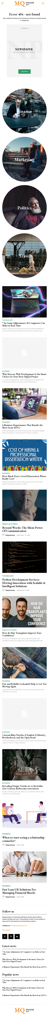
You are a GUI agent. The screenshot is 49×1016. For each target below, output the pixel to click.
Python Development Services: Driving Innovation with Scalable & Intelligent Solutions (23, 583)
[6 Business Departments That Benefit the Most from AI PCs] (24, 404)
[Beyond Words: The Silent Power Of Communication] (24, 505)
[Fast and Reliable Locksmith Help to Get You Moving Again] (24, 662)
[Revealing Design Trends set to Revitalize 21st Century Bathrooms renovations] (24, 764)
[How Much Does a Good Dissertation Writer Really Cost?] (24, 455)
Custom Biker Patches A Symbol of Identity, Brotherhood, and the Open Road (24, 736)
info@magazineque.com (19, 925)
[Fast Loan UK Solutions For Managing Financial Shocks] (24, 867)
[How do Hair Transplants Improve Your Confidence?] (24, 611)
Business (6, 371)
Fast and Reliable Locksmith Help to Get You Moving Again (24, 685)
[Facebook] (4, 936)
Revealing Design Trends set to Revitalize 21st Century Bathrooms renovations (22, 787)
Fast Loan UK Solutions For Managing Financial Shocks (19, 891)
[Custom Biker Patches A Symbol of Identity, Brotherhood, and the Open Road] (24, 714)
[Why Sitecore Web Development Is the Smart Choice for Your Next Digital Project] (24, 353)
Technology (7, 320)
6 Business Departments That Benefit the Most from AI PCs (22, 426)
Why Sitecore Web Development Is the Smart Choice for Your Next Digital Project (24, 375)
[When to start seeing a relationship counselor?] (24, 815)
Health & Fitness (10, 524)
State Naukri (6, 930)
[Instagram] (10, 936)
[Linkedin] (17, 936)
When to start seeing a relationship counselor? (23, 839)
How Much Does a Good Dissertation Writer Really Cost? (24, 477)
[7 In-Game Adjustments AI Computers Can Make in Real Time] (24, 302)
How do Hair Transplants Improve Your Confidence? (21, 634)
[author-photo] (3, 535)
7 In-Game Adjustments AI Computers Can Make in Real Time (23, 324)
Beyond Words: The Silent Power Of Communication (22, 529)
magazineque (10, 535)
